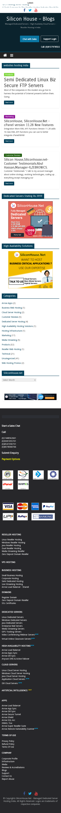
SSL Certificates (9, 603)
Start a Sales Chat (11, 425)
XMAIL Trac (7, 723)
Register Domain (9, 597)
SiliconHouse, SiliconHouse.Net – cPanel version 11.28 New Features (29, 123)
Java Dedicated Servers (12, 623)
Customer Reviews (12, 155)
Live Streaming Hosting (12, 584)
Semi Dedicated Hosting (12, 581)
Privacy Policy (8, 741)
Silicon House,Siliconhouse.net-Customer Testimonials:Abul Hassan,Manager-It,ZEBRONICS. (26, 163)
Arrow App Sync (9, 708)
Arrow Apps (7, 303)
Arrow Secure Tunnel (11, 714)
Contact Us (7, 776)
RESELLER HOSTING (11, 534)
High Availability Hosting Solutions (17, 326)
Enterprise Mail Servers (12, 626)
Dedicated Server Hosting (13, 321)
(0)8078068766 (9, 447)
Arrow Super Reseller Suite (14, 726)
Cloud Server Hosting (11, 312)
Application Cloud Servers (14, 679)
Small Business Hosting (12, 575)
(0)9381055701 (9, 441)
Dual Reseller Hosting (11, 548)
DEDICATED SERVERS (12, 612)
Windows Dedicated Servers (14, 620)
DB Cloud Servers (10, 683)
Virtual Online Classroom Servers (16, 639)
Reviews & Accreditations (13, 767)
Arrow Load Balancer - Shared (15, 587)
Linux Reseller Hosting (12, 539)
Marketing (9, 117)
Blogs (4, 770)
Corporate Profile (9, 758)
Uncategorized (8, 358)
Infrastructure (8, 761)
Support (5, 773)
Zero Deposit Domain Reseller (15, 554)
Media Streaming (9, 340)
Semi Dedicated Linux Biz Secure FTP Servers (30, 82)
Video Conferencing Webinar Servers (18, 634)
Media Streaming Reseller (13, 551)
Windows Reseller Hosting (13, 542)
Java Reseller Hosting (11, 545)
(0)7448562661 (9, 438)
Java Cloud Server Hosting (13, 676)
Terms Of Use (8, 747)
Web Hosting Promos (11, 363)
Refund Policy (8, 744)
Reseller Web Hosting (11, 349)
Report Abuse (8, 779)
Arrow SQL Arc (8, 720)
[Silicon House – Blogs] (5, 55)
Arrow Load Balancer (11, 650)
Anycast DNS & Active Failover (15, 659)
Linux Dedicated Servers (13, 617)
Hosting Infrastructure (12, 331)
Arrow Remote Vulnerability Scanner (18, 729)
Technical (6, 354)
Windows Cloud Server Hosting (16, 673)
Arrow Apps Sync (9, 653)
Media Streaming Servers (13, 629)
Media (4, 764)
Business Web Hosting (12, 308)
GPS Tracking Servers (11, 632)
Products (9, 75)
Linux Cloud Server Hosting (14, 670)
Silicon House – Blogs (30, 19)
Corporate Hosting (10, 578)
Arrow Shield (7, 717)
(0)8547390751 (9, 444)
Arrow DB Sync (9, 656)
